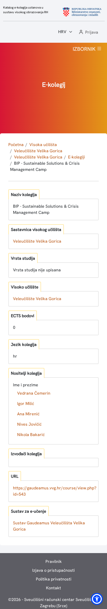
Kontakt (53, 588)
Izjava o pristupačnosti (53, 570)
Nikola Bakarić (31, 434)
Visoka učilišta (43, 144)
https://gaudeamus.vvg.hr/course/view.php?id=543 (54, 491)
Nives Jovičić (29, 424)
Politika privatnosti (53, 579)
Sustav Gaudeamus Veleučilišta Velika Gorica (49, 526)
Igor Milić (25, 403)
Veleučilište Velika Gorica (38, 151)
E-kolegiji (76, 157)
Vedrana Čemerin (33, 393)
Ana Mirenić (28, 414)
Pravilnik (53, 561)
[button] (88, 32)
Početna (16, 144)
